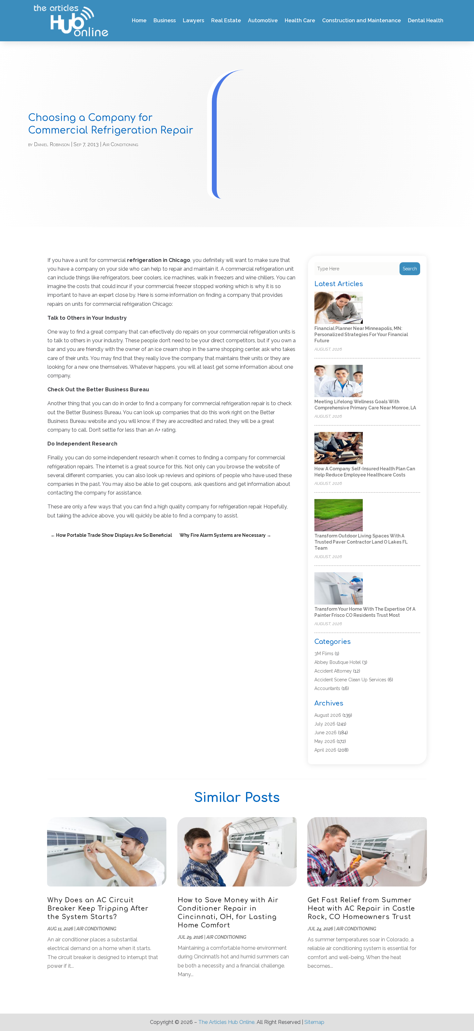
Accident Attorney (333, 671)
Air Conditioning (120, 144)
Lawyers (193, 20)
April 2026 (325, 750)
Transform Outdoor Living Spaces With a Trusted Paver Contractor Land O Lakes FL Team (361, 542)
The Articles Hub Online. (226, 1022)
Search (410, 268)
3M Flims (323, 653)
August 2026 (327, 715)
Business (164, 20)
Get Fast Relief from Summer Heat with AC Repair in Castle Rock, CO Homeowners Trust (361, 908)
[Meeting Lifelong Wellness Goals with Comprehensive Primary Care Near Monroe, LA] (338, 381)
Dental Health (425, 20)
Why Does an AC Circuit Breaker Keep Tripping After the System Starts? (98, 908)
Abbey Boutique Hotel (337, 662)
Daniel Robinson (52, 144)
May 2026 (324, 741)
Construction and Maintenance (361, 20)
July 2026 (324, 723)
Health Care (300, 20)
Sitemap (314, 1022)
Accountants (327, 688)
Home (139, 20)
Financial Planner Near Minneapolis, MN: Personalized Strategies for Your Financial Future (361, 334)
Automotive (263, 20)
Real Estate (226, 20)
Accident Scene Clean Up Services (350, 679)
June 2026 (325, 732)
